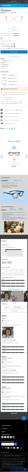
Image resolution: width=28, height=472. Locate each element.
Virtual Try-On (14, 30)
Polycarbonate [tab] (4, 180)
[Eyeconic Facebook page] (2, 437)
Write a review (13, 12)
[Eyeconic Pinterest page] (11, 437)
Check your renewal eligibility (12, 103)
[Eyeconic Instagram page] (8, 437)
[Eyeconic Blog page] (14, 438)
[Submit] (15, 444)
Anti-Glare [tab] (3, 209)
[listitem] (5, 128)
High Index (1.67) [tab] (18, 180)
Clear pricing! (13, 1)
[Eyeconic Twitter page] (5, 437)
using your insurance (15, 113)
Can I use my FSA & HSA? (14, 56)
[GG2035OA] (14, 157)
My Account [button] (4, 428)
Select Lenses (14, 51)
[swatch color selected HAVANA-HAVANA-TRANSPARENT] (14, 159)
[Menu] (2, 5)
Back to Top (24, 418)
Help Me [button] (3, 431)
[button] (23, 5)
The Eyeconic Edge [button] (5, 425)
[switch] (14, 46)
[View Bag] (26, 5)
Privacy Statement (4, 452)
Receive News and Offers (7, 441)
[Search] (20, 5)
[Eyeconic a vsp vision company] (10, 6)
